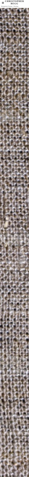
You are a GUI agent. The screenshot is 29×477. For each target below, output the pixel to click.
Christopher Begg (14, 2)
